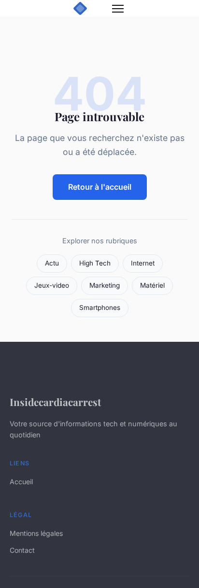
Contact (22, 550)
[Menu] (118, 8)
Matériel (152, 285)
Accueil (21, 481)
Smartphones (99, 307)
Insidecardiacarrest (55, 401)
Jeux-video (51, 285)
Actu (52, 263)
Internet (143, 263)
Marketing (104, 285)
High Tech (95, 263)
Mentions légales (36, 533)
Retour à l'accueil (99, 187)
